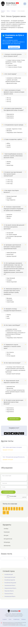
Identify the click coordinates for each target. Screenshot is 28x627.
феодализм (10, 388)
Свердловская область (10, 588)
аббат (8, 143)
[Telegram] (12, 433)
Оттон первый (11, 356)
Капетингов (10, 118)
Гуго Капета (10, 352)
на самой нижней (12, 234)
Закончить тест (14, 418)
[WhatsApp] (22, 433)
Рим (8, 316)
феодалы (9, 130)
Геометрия (6, 532)
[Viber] (19, 433)
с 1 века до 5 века (12, 65)
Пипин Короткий (12, 196)
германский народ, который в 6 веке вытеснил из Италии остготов (15, 334)
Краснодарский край (9, 577)
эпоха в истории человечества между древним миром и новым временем (15, 391)
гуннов (9, 218)
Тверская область (9, 591)
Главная (3, 11)
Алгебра (6, 528)
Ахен (8, 318)
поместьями (10, 302)
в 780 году (10, 180)
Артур (8, 354)
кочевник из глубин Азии (14, 78)
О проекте (4, 619)
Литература (7, 542)
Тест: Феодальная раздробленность (14, 457)
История (13, 11)
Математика (7, 545)
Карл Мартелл (11, 200)
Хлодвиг (9, 198)
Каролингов (10, 116)
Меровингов (10, 114)
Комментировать (8, 492)
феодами (9, 298)
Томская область (8, 593)
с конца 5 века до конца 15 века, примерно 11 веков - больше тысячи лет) (15, 62)
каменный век (11, 386)
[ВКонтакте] (5, 433)
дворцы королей (11, 256)
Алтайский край (8, 574)
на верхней (10, 232)
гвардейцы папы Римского (14, 132)
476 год (9, 101)
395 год (9, 98)
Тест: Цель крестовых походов (12, 447)
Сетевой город (16, 619)
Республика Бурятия (9, 580)
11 (7, 512)
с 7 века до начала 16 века (14, 67)
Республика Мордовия (10, 582)
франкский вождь (12, 83)
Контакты (23, 619)
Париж (9, 314)
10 (4, 512)
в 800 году (10, 181)
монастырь (10, 165)
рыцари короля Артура (13, 373)
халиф (8, 145)
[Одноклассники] (8, 433)
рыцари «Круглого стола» (14, 129)
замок (8, 163)
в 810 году (10, 183)
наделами (9, 300)
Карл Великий (11, 278)
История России (8, 538)
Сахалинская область (9, 585)
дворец (9, 161)
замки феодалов (11, 252)
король (9, 147)
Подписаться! (14, 47)
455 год (9, 99)
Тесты (8, 11)
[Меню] (25, 3)
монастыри (10, 254)
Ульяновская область (9, 596)
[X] (15, 433)
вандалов (9, 214)
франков (9, 216)
